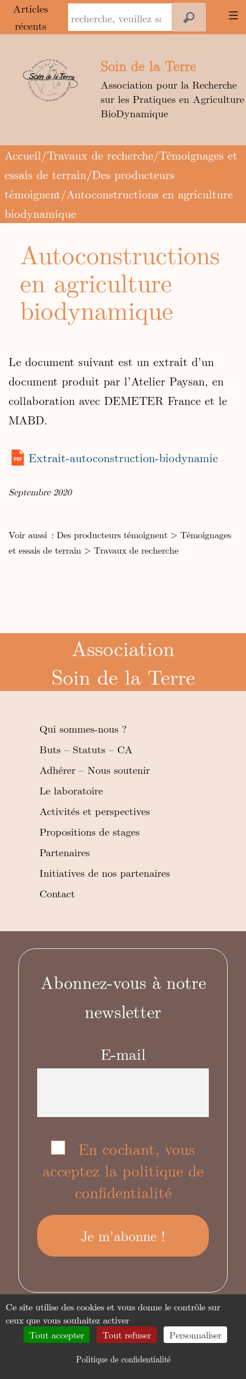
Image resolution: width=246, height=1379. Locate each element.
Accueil (23, 154)
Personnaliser (195, 1334)
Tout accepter (56, 1334)
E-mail (123, 1053)
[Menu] (231, 15)
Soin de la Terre (148, 65)
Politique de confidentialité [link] (123, 1359)
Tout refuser (126, 1334)
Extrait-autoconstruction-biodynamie (123, 457)
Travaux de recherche (100, 154)
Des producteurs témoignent (112, 534)
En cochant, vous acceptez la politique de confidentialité (123, 1170)
